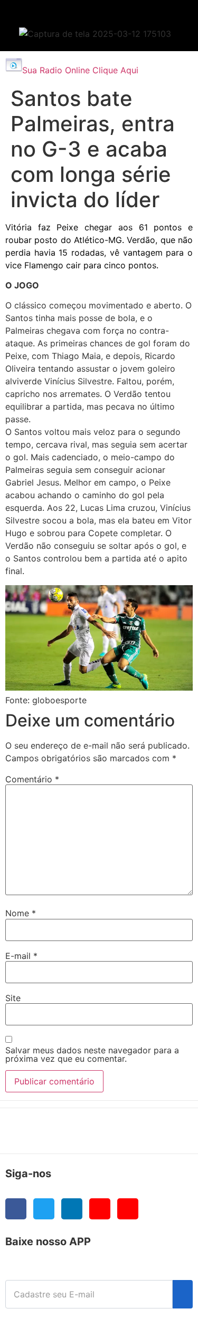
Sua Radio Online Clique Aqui (80, 70)
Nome (20, 913)
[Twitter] (43, 1208)
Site (13, 998)
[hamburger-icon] (167, 18)
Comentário (32, 779)
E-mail (21, 956)
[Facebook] (15, 1208)
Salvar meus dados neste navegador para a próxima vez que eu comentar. (92, 1054)
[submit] (183, 1294)
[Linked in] (71, 1208)
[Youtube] (99, 1208)
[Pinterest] (127, 1208)
